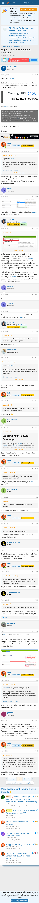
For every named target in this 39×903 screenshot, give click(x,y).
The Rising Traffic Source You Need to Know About (21, 29)
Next (26, 779)
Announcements (14, 826)
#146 (36, 311)
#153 (36, 523)
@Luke (11, 78)
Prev (13, 779)
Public (11, 804)
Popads (35, 212)
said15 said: (6, 335)
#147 (36, 331)
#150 (36, 427)
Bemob (7, 106)
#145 (36, 294)
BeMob (32, 482)
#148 (36, 358)
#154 (36, 550)
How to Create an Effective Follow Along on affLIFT (20, 811)
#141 (36, 75)
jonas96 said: (6, 755)
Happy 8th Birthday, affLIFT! (18, 844)
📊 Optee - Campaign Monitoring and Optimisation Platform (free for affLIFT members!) (21, 799)
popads (30, 258)
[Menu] (3, 2)
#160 (36, 751)
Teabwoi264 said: (7, 155)
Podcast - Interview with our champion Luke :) (18, 834)
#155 (36, 571)
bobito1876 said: (7, 473)
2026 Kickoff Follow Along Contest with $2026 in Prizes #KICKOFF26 (18, 856)
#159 (36, 721)
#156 (36, 600)
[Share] (32, 75)
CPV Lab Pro (9, 838)
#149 (36, 401)
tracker (13, 276)
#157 (36, 631)
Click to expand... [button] (19, 173)
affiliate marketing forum (21, 16)
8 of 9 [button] (19, 779)
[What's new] (32, 3)
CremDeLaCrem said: (9, 576)
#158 (36, 680)
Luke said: (5, 233)
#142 (36, 151)
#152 (36, 497)
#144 (36, 228)
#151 (36, 468)
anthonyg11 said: (8, 684)
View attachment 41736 (10, 701)
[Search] (36, 3)
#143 (36, 196)
